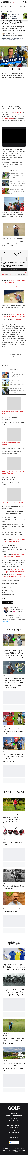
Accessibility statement (14, 1125)
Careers (14, 1130)
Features (20, 35)
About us (14, 1113)
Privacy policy (14, 1123)
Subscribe (19, 2)
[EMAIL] (22, 611)
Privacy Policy (11, 274)
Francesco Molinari (8, 118)
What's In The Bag (8, 602)
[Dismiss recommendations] (26, 11)
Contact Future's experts (14, 1115)
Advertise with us (14, 1132)
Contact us (14, 1118)
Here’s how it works (18, 39)
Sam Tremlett (10, 33)
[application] (14, 135)
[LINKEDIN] (17, 611)
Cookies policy (14, 1127)
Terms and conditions (14, 1120)
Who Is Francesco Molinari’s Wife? (13, 503)
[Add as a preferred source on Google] (14, 1142)
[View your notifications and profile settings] (10, 2)
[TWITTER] (11, 611)
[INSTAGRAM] (14, 611)
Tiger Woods (17, 112)
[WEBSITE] (19, 611)
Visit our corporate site (21, 1149)
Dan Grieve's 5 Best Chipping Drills (18, 6)
